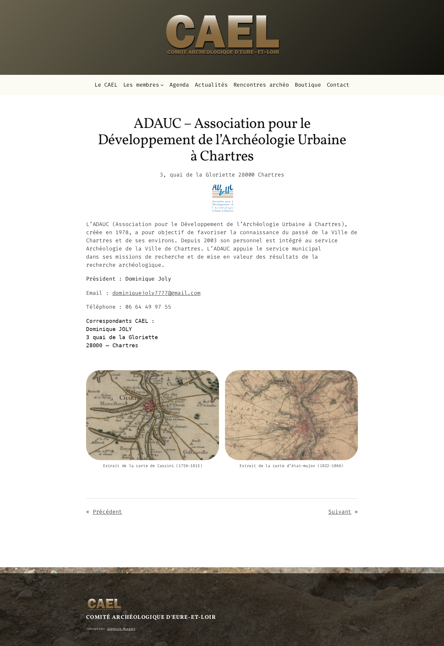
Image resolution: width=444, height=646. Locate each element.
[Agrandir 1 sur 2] (211, 378)
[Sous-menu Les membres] (162, 85)
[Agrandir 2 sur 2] (350, 378)
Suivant (339, 511)
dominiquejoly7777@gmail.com (156, 293)
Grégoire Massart (121, 629)
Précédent (107, 511)
